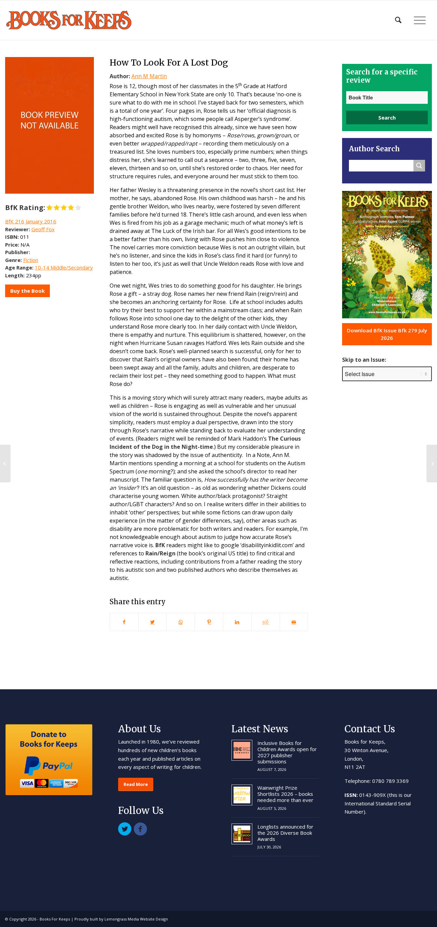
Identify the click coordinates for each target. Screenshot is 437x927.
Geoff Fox (43, 229)
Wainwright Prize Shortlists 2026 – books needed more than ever (285, 794)
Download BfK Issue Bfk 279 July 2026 (387, 334)
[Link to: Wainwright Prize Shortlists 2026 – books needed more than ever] (242, 795)
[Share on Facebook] (124, 622)
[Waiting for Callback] (5, 463)
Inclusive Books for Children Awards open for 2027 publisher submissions (287, 752)
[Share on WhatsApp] (181, 622)
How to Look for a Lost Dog (169, 62)
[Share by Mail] (294, 622)
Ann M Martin (149, 76)
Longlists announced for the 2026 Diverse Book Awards (285, 833)
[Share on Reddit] (266, 622)
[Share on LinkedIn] (237, 622)
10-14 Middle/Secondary (64, 267)
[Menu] (420, 20)
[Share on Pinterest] (209, 622)
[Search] (398, 20)
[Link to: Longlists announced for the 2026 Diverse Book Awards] (242, 834)
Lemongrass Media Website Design (136, 919)
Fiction (30, 260)
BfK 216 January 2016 (30, 221)
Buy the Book (27, 290)
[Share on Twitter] (153, 622)
